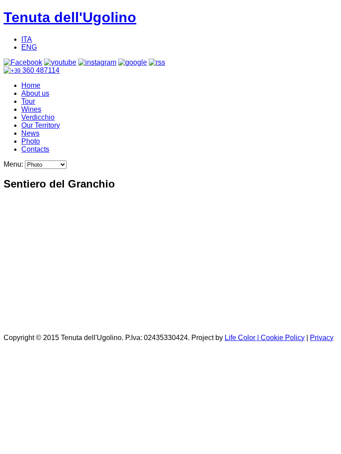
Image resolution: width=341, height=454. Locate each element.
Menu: (14, 164)
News (30, 133)
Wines (31, 109)
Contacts (35, 149)
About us (35, 93)
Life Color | (243, 337)
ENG (29, 47)
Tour (28, 101)
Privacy (321, 337)
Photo (30, 141)
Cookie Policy (283, 337)
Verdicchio (38, 117)
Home (30, 85)
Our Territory (40, 125)
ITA (26, 39)
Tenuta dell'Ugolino (70, 17)
